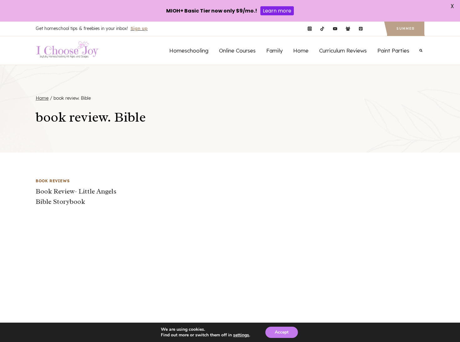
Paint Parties (393, 50)
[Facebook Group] (348, 29)
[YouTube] (335, 29)
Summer (405, 29)
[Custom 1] (373, 29)
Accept (282, 332)
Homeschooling (188, 50)
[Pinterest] (360, 29)
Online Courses (237, 50)
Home (301, 50)
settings (241, 335)
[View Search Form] (421, 50)
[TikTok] (322, 29)
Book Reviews (52, 181)
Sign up (139, 28)
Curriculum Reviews (343, 50)
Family (274, 50)
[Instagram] (309, 29)
